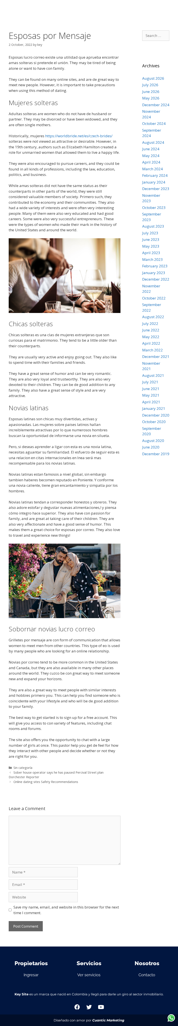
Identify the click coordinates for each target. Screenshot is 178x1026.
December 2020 (155, 415)
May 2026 (150, 98)
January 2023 (153, 272)
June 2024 (150, 148)
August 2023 (153, 226)
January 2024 (153, 182)
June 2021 (150, 388)
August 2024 (153, 142)
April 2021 (151, 401)
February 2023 (155, 265)
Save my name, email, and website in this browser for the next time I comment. (66, 910)
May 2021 (150, 395)
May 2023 (150, 246)
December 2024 (155, 104)
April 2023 (151, 252)
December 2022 (155, 279)
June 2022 (150, 330)
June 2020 (150, 447)
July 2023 (150, 232)
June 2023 (150, 239)
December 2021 (155, 356)
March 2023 (152, 259)
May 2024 (150, 155)
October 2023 (154, 207)
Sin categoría (22, 768)
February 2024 (155, 175)
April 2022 (151, 343)
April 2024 (151, 162)
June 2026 (150, 91)
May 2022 (150, 336)
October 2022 (154, 298)
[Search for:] (155, 35)
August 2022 (153, 316)
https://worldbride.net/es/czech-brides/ (78, 135)
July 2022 (150, 323)
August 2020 (153, 440)
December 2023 (155, 188)
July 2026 (150, 84)
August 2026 (153, 78)
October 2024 (154, 123)
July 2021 (150, 381)
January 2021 (153, 408)
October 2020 (154, 421)
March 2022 (152, 350)
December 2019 (155, 453)
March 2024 (152, 168)
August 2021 (153, 375)
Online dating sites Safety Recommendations (45, 782)
